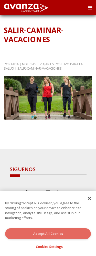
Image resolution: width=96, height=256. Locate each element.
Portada (11, 64)
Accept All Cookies (48, 233)
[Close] (89, 198)
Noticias (29, 64)
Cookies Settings (49, 246)
